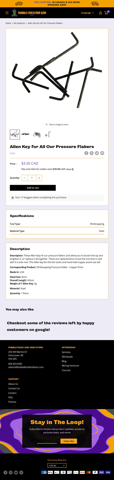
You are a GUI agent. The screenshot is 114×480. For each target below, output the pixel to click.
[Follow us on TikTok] (21, 472)
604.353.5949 (15, 363)
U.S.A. (12, 153)
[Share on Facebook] (86, 153)
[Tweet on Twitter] (97, 153)
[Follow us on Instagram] (11, 472)
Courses (66, 370)
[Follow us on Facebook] (5, 472)
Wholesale (67, 356)
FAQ (10, 397)
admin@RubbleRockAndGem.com (26, 367)
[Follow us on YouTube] (16, 472)
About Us (13, 383)
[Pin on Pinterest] (92, 153)
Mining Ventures (70, 365)
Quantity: (15, 177)
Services (66, 352)
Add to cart (33, 187)
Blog (64, 361)
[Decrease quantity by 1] (24, 178)
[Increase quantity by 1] (39, 178)
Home (8, 23)
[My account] (100, 12)
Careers (12, 392)
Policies (12, 401)
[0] (106, 12)
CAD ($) (52, 465)
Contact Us (14, 388)
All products (19, 23)
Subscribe (69, 441)
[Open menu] (7, 13)
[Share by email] (102, 153)
